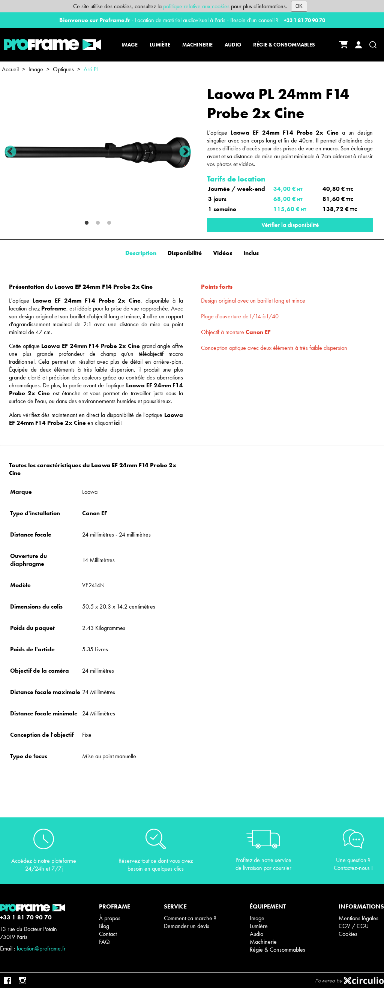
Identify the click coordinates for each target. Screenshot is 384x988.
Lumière (259, 926)
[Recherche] (372, 44)
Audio (256, 934)
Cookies (348, 934)
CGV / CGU (354, 926)
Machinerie (263, 942)
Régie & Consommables (277, 950)
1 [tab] (86, 223)
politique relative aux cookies (196, 6)
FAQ (104, 942)
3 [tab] (109, 223)
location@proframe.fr (41, 948)
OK (299, 6)
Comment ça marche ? (190, 918)
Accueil (10, 69)
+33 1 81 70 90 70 (304, 20)
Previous (10, 152)
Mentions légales (358, 918)
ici (117, 423)
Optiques (63, 69)
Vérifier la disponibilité (290, 225)
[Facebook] (7, 980)
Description (140, 253)
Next (185, 152)
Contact (108, 934)
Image (35, 69)
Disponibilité (185, 253)
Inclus (251, 253)
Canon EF (258, 332)
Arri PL (91, 69)
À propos (109, 918)
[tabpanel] (98, 152)
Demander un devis (186, 926)
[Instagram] (22, 980)
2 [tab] (98, 223)
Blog (104, 926)
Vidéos (222, 253)
